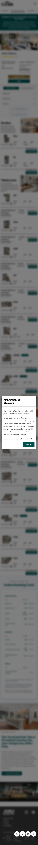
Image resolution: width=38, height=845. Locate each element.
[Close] (34, 398)
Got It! (28, 445)
